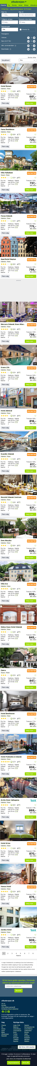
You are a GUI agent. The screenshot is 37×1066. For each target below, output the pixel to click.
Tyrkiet (15, 1034)
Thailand (15, 1039)
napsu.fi (10, 1049)
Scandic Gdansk (7, 454)
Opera (3, 670)
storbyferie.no (32, 1049)
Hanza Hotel (6, 886)
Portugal (15, 1037)
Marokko (27, 1039)
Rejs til (21, 12)
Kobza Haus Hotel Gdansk (11, 627)
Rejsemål (4, 1036)
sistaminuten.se (13, 1048)
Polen (9, 88)
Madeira (26, 1041)
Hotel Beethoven (8, 713)
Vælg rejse (29, 103)
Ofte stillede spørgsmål (8, 1007)
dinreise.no (25, 1049)
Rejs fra (4, 12)
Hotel (20, 5)
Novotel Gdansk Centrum (11, 497)
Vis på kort (5, 60)
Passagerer (5, 34)
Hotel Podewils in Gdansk (11, 757)
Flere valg (5, 103)
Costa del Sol (17, 1030)
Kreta (15, 1032)
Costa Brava (17, 1028)
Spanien (26, 1025)
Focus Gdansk (6, 216)
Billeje (26, 5)
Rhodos (26, 1032)
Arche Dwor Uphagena (10, 800)
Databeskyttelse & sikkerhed (9, 1009)
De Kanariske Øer (29, 1027)
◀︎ (1, 74)
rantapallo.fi (4, 1049)
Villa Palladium (7, 173)
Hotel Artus (5, 843)
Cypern (15, 1036)
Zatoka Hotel (6, 930)
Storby (14, 5)
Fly (9, 5)
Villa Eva (4, 584)
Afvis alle (26, 1063)
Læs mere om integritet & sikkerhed (18, 1059)
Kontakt (3, 1005)
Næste (18, 955)
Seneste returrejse (25, 19)
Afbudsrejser (5, 1034)
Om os (3, 1003)
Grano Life (5, 367)
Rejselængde (5, 26)
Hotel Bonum (6, 86)
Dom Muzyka (6, 540)
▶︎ (35, 74)
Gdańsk (3, 88)
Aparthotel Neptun (8, 259)
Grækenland (27, 1030)
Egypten (15, 1041)
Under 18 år (16, 1025)
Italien (26, 1034)
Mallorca (15, 1027)
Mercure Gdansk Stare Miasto (13, 324)
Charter (3, 5)
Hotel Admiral (6, 411)
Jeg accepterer (13, 1063)
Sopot (3, 175)
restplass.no (5, 1048)
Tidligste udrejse (6, 19)
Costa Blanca (28, 1028)
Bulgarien (27, 1037)
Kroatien (26, 1036)
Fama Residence (7, 129)
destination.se (17, 1049)
